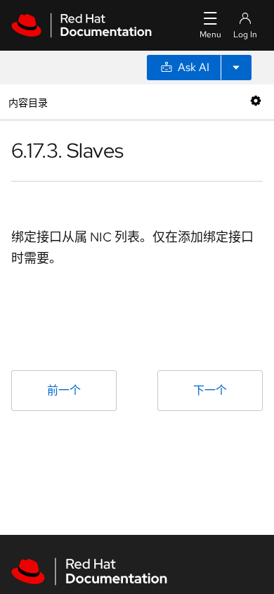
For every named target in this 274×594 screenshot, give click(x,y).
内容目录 (28, 101)
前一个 (64, 390)
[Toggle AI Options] (236, 67)
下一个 (210, 390)
